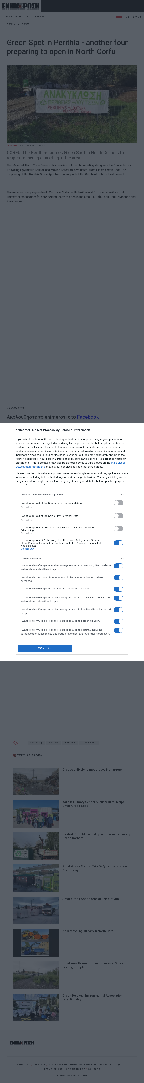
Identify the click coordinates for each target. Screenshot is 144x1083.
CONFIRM (45, 648)
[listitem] (72, 495)
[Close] (136, 430)
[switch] (118, 502)
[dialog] (72, 541)
